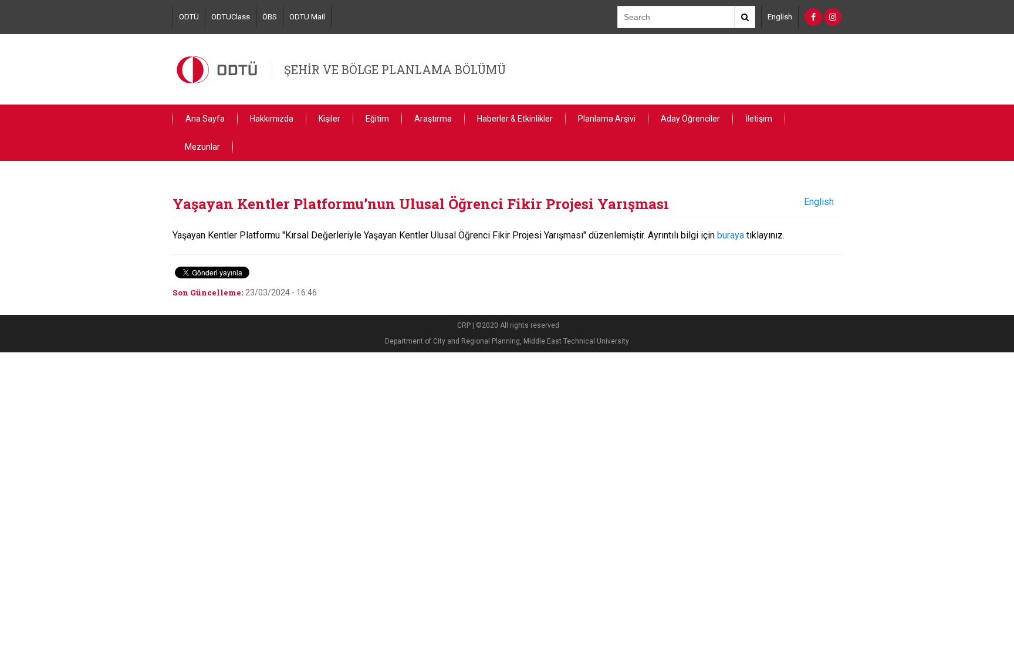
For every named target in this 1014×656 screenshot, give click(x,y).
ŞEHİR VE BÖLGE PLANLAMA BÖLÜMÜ (395, 69)
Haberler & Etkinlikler (515, 118)
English (780, 16)
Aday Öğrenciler (690, 118)
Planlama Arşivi (607, 118)
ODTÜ (189, 16)
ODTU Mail (307, 16)
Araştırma (433, 118)
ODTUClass (230, 16)
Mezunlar (202, 147)
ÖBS (269, 16)
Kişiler (329, 118)
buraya (730, 235)
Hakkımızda (271, 118)
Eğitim (377, 118)
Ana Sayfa (205, 118)
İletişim (758, 118)
